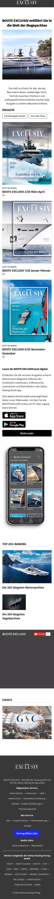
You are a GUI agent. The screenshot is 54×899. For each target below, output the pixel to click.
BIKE (16, 869)
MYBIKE (8, 874)
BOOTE (36, 863)
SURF (8, 869)
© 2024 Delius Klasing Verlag (26, 892)
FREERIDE (34, 869)
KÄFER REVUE (34, 879)
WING (37, 884)
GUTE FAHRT (21, 874)
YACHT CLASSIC (23, 863)
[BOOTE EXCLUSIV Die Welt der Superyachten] (27, 3)
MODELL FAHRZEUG (39, 874)
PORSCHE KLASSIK (23, 884)
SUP (45, 863)
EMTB (24, 869)
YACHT (10, 863)
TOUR (44, 869)
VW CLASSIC (19, 879)
